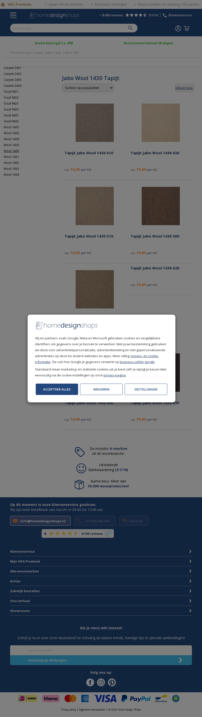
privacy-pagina (114, 375)
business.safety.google (137, 362)
